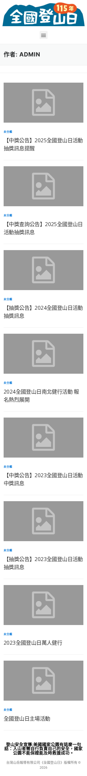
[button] (44, 35)
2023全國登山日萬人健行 (33, 642)
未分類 (8, 132)
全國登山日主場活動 (27, 718)
